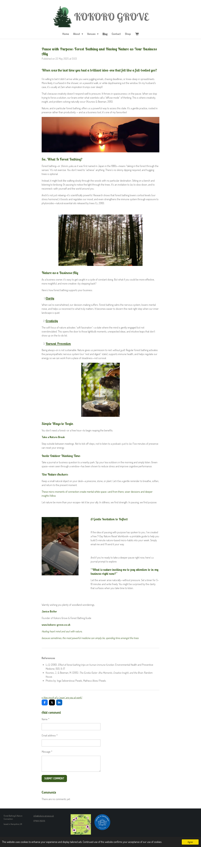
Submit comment (54, 778)
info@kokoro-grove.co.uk (43, 816)
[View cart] (137, 34)
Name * (45, 719)
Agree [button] (190, 841)
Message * (47, 751)
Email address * (50, 735)
